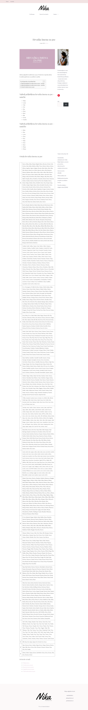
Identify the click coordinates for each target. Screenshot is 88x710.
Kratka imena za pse (28, 665)
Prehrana (32, 14)
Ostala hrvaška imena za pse (27, 87)
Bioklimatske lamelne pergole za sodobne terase (63, 180)
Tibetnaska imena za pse (29, 671)
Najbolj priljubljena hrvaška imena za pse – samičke (33, 85)
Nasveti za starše (44, 14)
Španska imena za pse (28, 667)
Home (7, 1)
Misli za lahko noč (62, 175)
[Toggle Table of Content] (43, 81)
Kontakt (12, 1)
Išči (58, 101)
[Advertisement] (44, 26)
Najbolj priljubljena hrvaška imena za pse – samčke (32, 83)
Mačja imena (26, 663)
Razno (55, 14)
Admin (47, 43)
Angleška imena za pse (28, 669)
